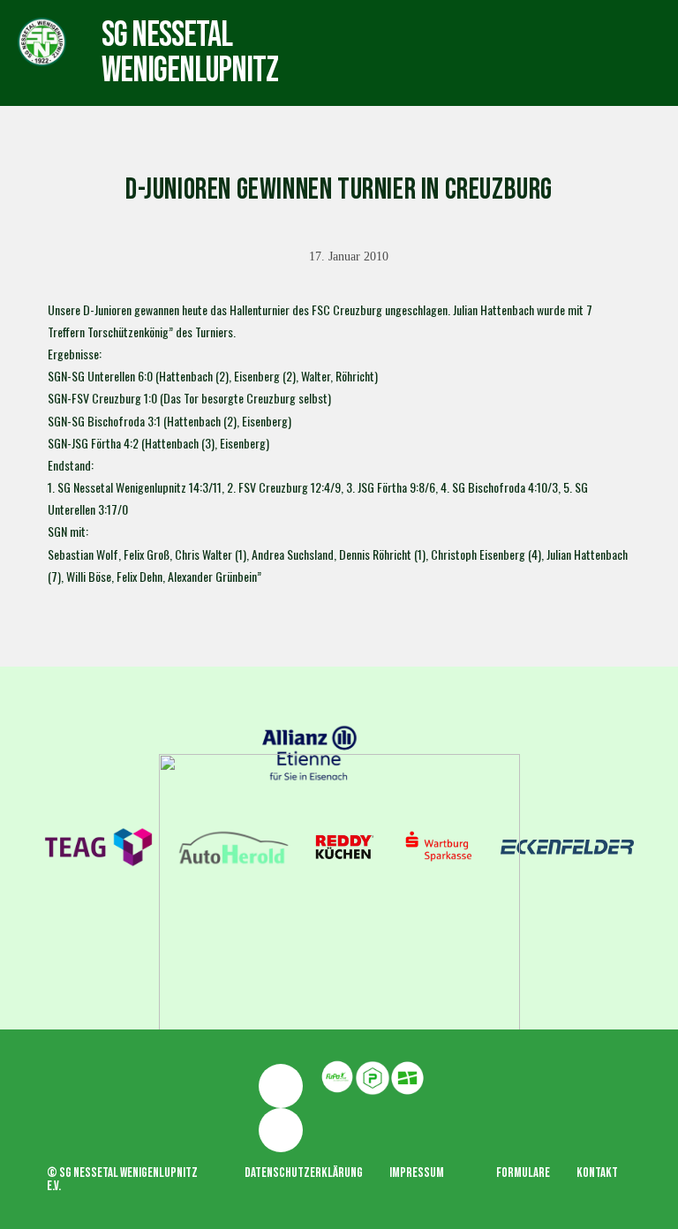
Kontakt (597, 1173)
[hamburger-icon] (383, 36)
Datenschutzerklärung (304, 1173)
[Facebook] (281, 1086)
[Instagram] (281, 1130)
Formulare (523, 1173)
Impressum (416, 1173)
